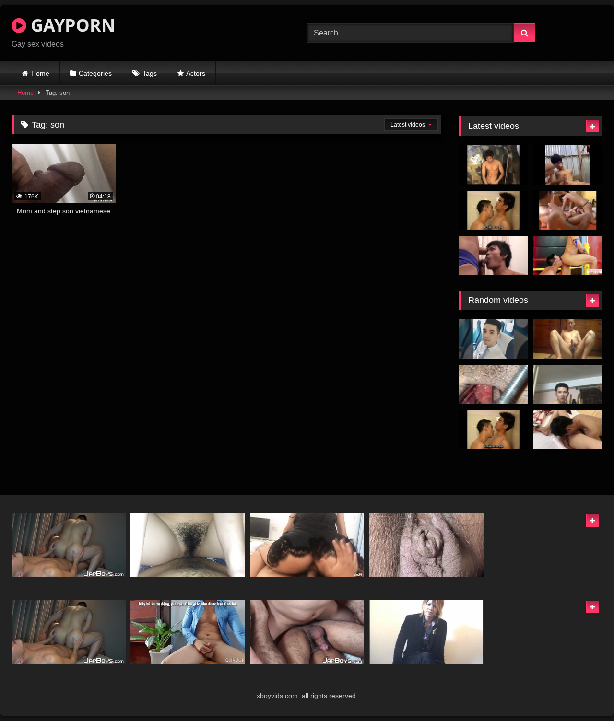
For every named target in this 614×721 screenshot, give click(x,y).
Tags (149, 73)
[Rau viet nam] (567, 430)
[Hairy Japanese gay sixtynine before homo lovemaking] (307, 632)
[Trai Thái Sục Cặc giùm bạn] (567, 165)
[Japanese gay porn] (426, 632)
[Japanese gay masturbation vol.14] (567, 339)
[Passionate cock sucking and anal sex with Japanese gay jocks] (69, 545)
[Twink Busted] (493, 256)
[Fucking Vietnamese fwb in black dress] (307, 545)
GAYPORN (70, 25)
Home (40, 73)
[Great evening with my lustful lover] (187, 545)
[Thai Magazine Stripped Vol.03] (493, 210)
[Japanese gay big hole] (493, 384)
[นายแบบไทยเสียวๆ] (493, 165)
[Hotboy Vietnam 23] (493, 339)
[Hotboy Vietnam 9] (567, 384)
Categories (95, 73)
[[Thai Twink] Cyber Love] (567, 210)
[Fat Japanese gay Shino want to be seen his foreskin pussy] (426, 545)
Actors (195, 73)
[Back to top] (584, 692)
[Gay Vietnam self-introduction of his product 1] (187, 632)
